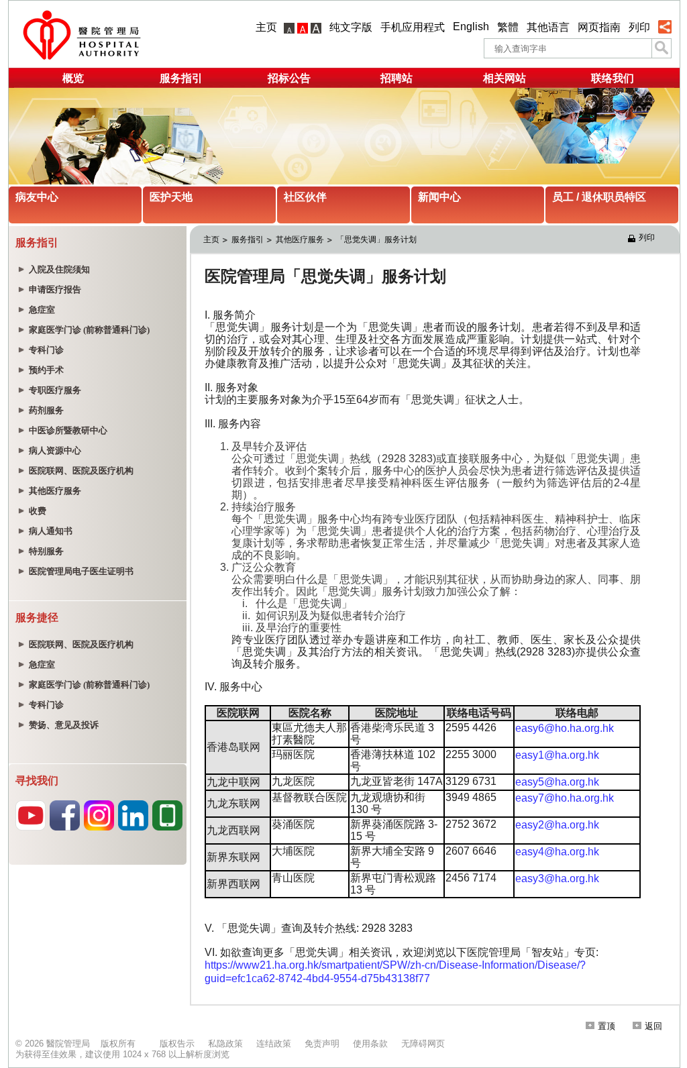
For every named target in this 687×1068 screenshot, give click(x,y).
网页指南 (599, 27)
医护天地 (171, 197)
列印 (639, 27)
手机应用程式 (412, 27)
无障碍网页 (423, 1043)
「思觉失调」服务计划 (376, 239)
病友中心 (36, 197)
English (471, 26)
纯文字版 (350, 27)
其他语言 (548, 27)
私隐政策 (225, 1043)
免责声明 (322, 1043)
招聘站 (396, 78)
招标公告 (289, 78)
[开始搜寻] (661, 48)
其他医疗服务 (300, 239)
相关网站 (504, 78)
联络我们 (612, 78)
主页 (266, 27)
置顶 (606, 1026)
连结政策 (273, 1043)
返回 (653, 1026)
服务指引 (181, 78)
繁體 (508, 27)
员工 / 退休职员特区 (599, 197)
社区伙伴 (305, 197)
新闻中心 (439, 197)
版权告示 (177, 1043)
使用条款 (370, 1043)
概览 (73, 78)
